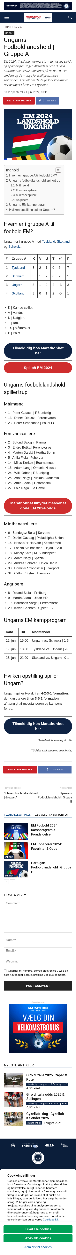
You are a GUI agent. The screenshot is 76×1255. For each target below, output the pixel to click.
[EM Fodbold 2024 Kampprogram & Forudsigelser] (16, 831)
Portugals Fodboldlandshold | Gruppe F (51, 867)
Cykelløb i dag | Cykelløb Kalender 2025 (45, 1116)
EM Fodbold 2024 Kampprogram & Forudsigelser (44, 829)
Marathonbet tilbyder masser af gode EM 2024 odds (38, 505)
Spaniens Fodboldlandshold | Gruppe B (55, 797)
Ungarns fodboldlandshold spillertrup (34, 180)
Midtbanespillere (26, 195)
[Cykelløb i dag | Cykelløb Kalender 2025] (13, 1119)
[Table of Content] (58, 170)
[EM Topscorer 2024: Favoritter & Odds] (16, 850)
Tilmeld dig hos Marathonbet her (38, 350)
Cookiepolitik (50, 1219)
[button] (70, 17)
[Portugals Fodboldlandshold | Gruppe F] (16, 869)
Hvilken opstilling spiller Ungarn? (32, 209)
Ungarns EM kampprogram (27, 204)
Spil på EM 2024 (38, 368)
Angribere (22, 199)
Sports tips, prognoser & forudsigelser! (47, 1084)
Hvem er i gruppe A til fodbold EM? (33, 175)
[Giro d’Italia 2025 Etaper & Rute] (13, 1080)
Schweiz (14, 246)
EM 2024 (19, 26)
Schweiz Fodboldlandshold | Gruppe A (21, 795)
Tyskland (48, 241)
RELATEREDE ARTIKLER (17, 814)
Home (7, 26)
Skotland (63, 241)
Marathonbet (34, 1122)
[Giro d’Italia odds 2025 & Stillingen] (13, 1099)
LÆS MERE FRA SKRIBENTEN (51, 814)
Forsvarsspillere (26, 190)
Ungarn (17, 285)
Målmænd (22, 185)
